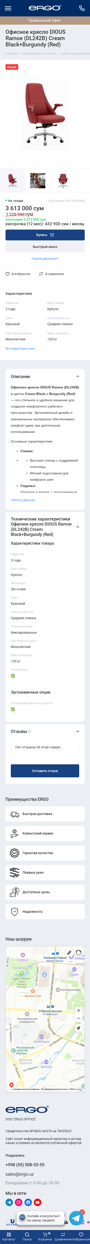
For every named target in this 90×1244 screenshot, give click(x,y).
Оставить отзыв (45, 771)
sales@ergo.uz (20, 1174)
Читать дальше (23, 500)
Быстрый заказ (45, 247)
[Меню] (8, 8)
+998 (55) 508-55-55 (25, 1164)
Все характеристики (20, 348)
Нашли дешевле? (45, 258)
